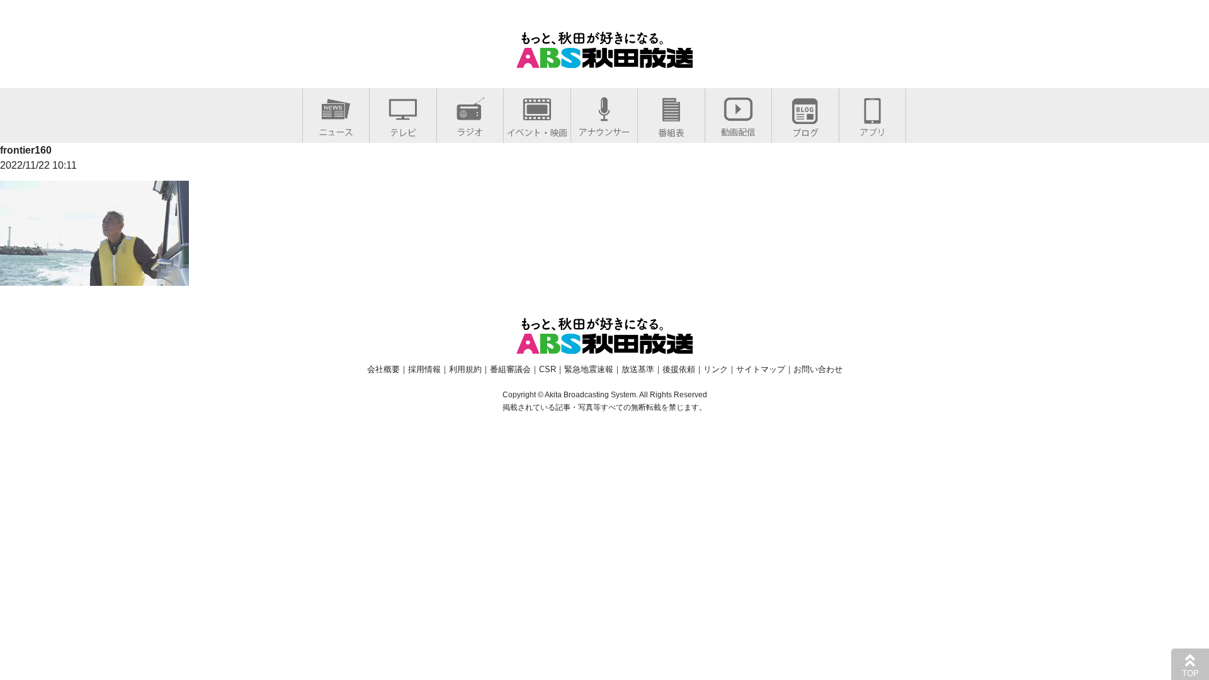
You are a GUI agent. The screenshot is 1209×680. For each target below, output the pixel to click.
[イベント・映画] (537, 130)
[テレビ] (403, 130)
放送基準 (638, 369)
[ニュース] (336, 129)
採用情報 (424, 369)
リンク (715, 369)
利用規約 (465, 369)
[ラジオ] (470, 129)
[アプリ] (872, 129)
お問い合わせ (818, 369)
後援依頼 (678, 369)
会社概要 (383, 369)
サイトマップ (760, 369)
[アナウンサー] (604, 129)
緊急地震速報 (588, 369)
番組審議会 (510, 369)
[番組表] (671, 130)
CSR (547, 369)
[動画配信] (738, 129)
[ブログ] (805, 130)
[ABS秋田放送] (604, 60)
